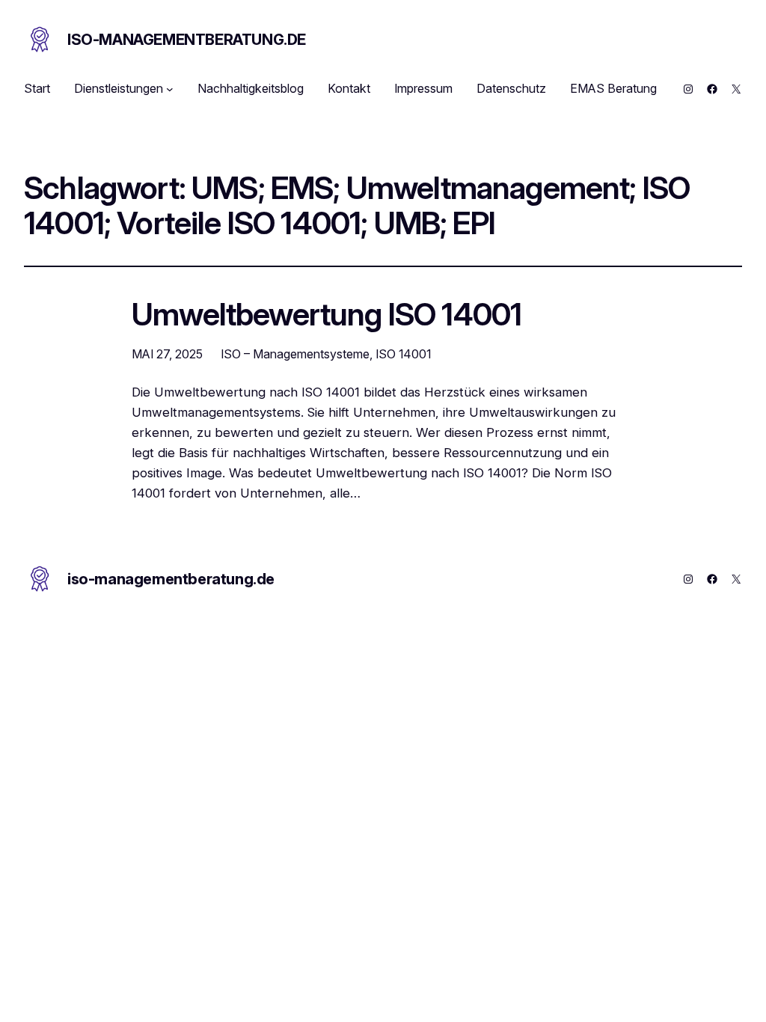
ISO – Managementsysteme (295, 353)
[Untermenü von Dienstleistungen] (170, 89)
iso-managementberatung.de (186, 40)
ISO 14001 (403, 353)
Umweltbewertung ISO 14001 (326, 315)
